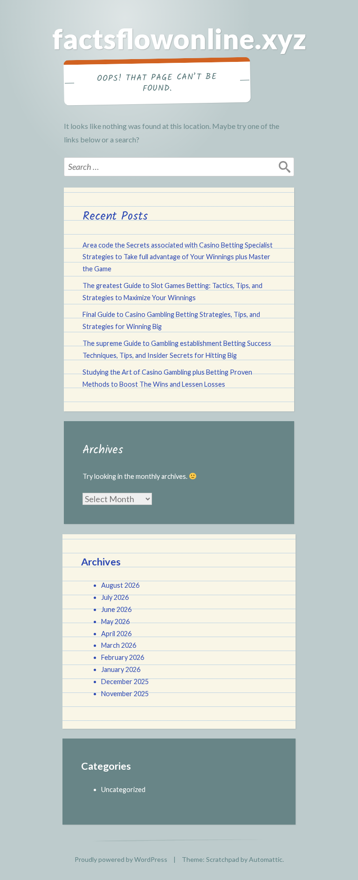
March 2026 (118, 645)
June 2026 (116, 609)
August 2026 (120, 585)
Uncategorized (123, 789)
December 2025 (125, 681)
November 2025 (125, 694)
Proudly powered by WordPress (121, 859)
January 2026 (120, 669)
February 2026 (122, 657)
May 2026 (115, 621)
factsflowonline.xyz (179, 38)
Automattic (265, 859)
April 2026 (116, 634)
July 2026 (115, 597)
